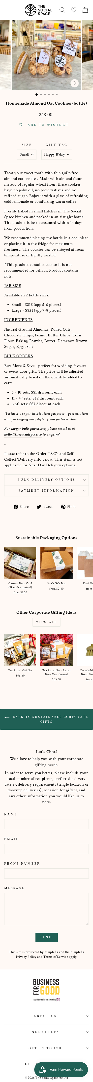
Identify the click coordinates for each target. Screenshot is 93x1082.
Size (27, 145)
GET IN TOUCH (45, 1048)
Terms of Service (55, 957)
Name (10, 814)
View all (46, 622)
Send (47, 937)
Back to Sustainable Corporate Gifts (50, 719)
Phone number (22, 863)
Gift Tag (57, 145)
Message (14, 888)
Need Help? (45, 1032)
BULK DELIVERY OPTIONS (46, 480)
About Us (45, 1016)
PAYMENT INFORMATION (47, 490)
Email (11, 839)
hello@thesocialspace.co (23, 434)
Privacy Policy (26, 957)
